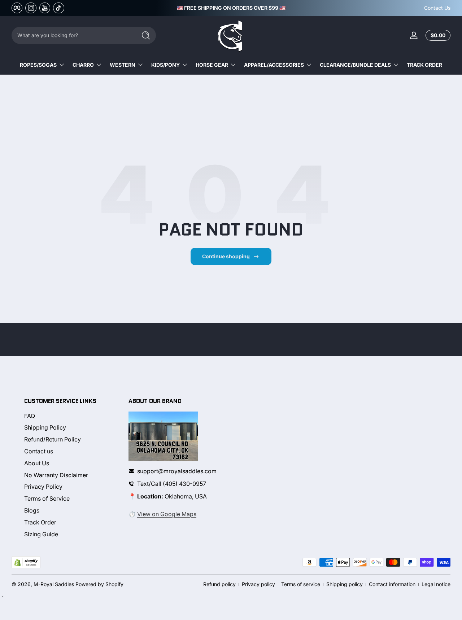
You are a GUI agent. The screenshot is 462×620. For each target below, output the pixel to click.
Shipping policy (344, 584)
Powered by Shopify (99, 584)
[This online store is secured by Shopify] (26, 562)
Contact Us (437, 8)
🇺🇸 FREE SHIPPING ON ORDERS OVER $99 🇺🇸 (231, 8)
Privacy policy (258, 584)
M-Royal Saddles (54, 584)
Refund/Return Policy (52, 439)
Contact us (38, 451)
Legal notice (436, 584)
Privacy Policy (43, 487)
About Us (36, 463)
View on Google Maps (166, 514)
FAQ (29, 415)
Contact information (392, 584)
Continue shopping (226, 256)
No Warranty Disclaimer (56, 475)
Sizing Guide (41, 534)
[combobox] (72, 35)
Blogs (31, 510)
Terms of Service (47, 498)
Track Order (40, 522)
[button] (436, 35)
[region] (231, 7)
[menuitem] (70, 416)
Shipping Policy (45, 427)
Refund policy (219, 584)
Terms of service (300, 584)
